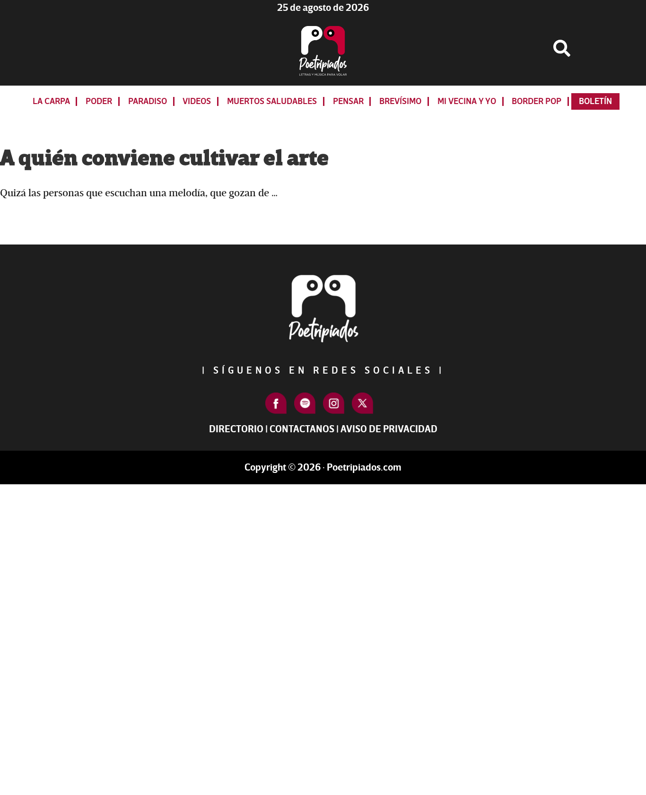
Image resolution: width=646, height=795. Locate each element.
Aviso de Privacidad (388, 429)
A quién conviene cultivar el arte (164, 158)
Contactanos (302, 429)
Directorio (236, 429)
